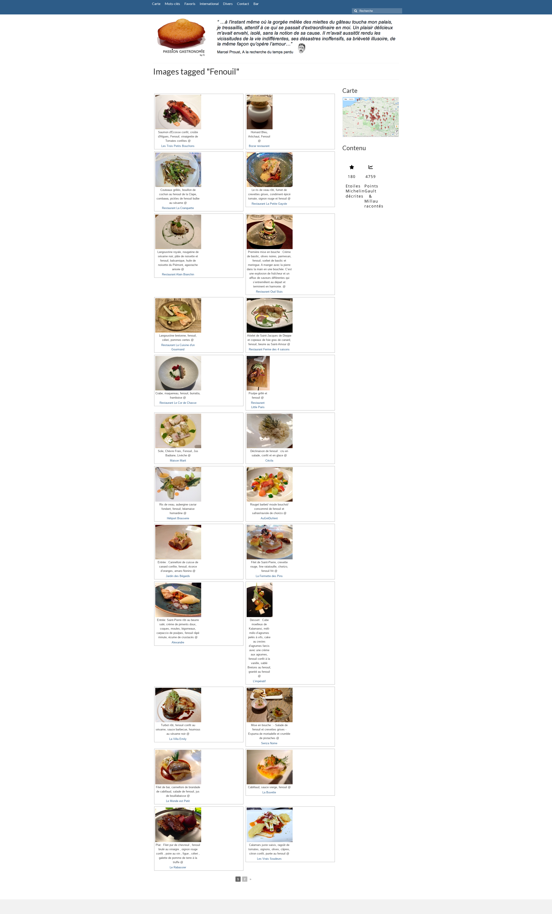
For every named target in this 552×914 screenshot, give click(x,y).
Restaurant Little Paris (258, 405)
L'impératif (259, 681)
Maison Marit (178, 460)
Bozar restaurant (259, 146)
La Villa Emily (178, 739)
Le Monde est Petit (178, 801)
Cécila (269, 460)
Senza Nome (269, 743)
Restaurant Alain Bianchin (178, 274)
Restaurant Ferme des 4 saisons (269, 349)
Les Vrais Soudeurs (269, 858)
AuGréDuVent (269, 518)
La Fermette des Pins (269, 576)
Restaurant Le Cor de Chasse (178, 402)
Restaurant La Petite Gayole (269, 203)
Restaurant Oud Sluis (269, 291)
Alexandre (178, 642)
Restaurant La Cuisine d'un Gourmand (178, 347)
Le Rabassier (178, 867)
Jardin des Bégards (178, 576)
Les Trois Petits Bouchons (177, 146)
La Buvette (269, 792)
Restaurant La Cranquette (178, 208)
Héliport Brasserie (178, 518)
